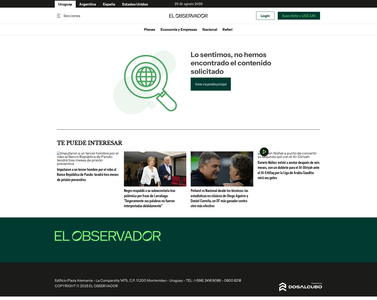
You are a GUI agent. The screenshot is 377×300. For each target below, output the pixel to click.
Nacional (209, 29)
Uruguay (65, 4)
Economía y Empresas (179, 29)
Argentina (87, 4)
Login (265, 16)
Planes (149, 29)
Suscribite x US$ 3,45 (299, 16)
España (109, 4)
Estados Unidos (135, 4)
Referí (227, 29)
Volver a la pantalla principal (210, 84)
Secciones (59, 16)
